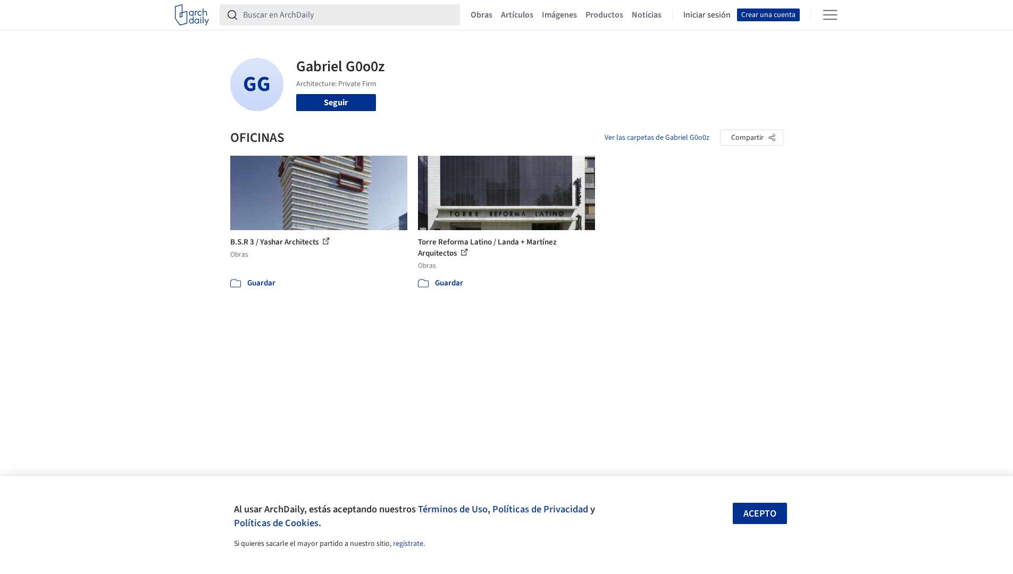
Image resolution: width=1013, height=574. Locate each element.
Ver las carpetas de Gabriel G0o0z (657, 137)
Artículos (517, 15)
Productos (604, 15)
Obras (481, 15)
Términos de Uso (453, 509)
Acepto (759, 513)
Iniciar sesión (707, 15)
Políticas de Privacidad (540, 509)
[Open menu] (830, 14)
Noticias (647, 15)
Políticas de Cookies (276, 523)
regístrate (408, 543)
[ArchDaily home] (192, 15)
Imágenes (559, 15)
